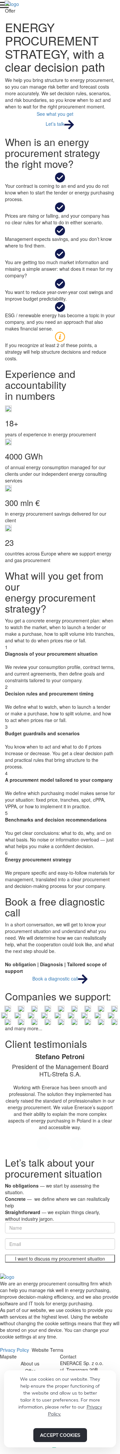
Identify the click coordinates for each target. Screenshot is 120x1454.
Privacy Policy (14, 1349)
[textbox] (60, 1330)
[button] (43, 1143)
